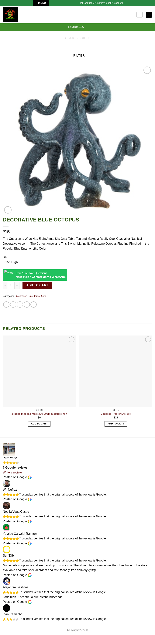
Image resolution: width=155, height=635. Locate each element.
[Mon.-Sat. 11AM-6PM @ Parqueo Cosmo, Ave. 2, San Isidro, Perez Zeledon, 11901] (53, 3)
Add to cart (37, 285)
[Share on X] (20, 304)
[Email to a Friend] (27, 304)
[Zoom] (8, 210)
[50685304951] (71, 3)
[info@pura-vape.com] (59, 3)
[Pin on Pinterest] (33, 304)
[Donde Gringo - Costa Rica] (14, 14)
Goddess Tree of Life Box (116, 413)
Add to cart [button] (39, 424)
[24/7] (65, 3)
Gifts (85, 38)
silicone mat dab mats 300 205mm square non (39, 413)
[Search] (139, 15)
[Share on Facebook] (13, 304)
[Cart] (149, 15)
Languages (76, 27)
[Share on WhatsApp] (6, 304)
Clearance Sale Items (28, 296)
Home (70, 38)
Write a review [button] (12, 472)
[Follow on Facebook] (76, 3)
